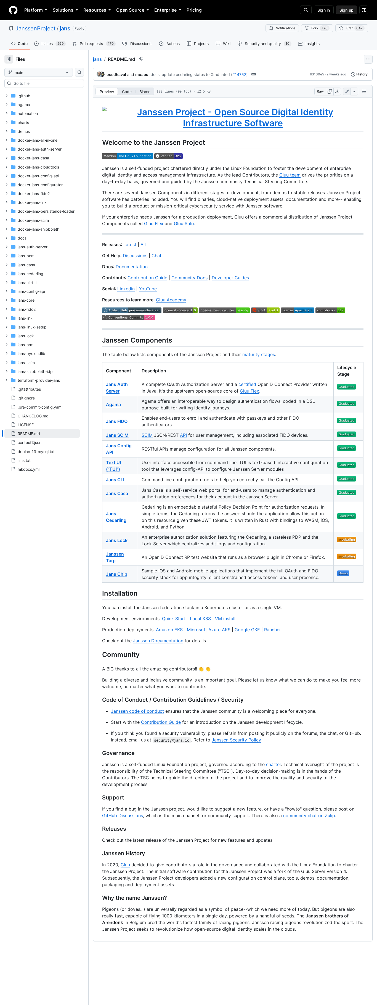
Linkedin (126, 288)
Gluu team (290, 175)
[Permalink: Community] (98, 654)
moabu (141, 74)
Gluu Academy (171, 299)
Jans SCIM (117, 435)
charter (273, 764)
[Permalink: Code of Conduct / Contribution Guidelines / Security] (98, 700)
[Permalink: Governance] (98, 753)
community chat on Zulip (309, 815)
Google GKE (247, 629)
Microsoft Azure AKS (208, 629)
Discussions (135, 255)
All (143, 244)
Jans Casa (117, 493)
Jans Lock (117, 540)
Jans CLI (115, 479)
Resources (94, 10)
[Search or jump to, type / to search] (306, 10)
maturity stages (258, 354)
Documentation (132, 266)
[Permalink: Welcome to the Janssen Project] (98, 142)
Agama (113, 404)
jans (65, 28)
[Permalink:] (98, 118)
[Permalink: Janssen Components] (98, 340)
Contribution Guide (147, 277)
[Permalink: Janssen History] (98, 853)
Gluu (125, 864)
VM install (225, 618)
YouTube (148, 288)
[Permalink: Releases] (98, 829)
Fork (319, 28)
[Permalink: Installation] (98, 593)
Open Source (130, 10)
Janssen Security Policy (236, 740)
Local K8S (200, 618)
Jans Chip (116, 574)
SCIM (147, 435)
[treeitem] (42, 433)
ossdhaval (116, 74)
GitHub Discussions (122, 815)
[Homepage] (13, 10)
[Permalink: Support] (98, 798)
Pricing (194, 10)
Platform (33, 10)
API (183, 435)
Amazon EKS (169, 629)
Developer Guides (230, 277)
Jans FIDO (117, 421)
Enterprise (165, 10)
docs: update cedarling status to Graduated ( (191, 74)
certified (247, 384)
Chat (156, 255)
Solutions (63, 10)
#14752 (239, 74)
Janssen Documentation (158, 640)
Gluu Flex (153, 223)
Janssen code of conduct (137, 711)
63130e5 (317, 74)
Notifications (285, 28)
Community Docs (189, 277)
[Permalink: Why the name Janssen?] (98, 898)
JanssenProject (35, 28)
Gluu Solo (184, 223)
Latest (129, 244)
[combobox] (46, 83)
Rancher (272, 629)
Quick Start (174, 618)
